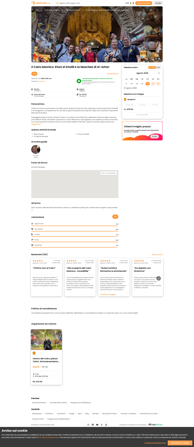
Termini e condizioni (128, 413)
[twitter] (101, 424)
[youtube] (97, 424)
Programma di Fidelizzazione (58, 419)
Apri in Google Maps (108, 173)
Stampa (95, 413)
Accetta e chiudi (180, 442)
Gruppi (71, 413)
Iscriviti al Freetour (39, 403)
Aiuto (80, 413)
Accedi (158, 3)
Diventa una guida (143, 3)
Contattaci (61, 413)
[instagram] (88, 424)
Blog (87, 413)
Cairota (42, 81)
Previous (34, 34)
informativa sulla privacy (48, 437)
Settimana (152, 67)
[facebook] (92, 424)
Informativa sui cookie (149, 413)
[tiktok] (106, 424)
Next (159, 34)
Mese (158, 67)
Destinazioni (37, 413)
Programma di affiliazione (81, 403)
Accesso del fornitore (58, 403)
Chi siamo (49, 413)
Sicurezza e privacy (109, 413)
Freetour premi (38, 419)
